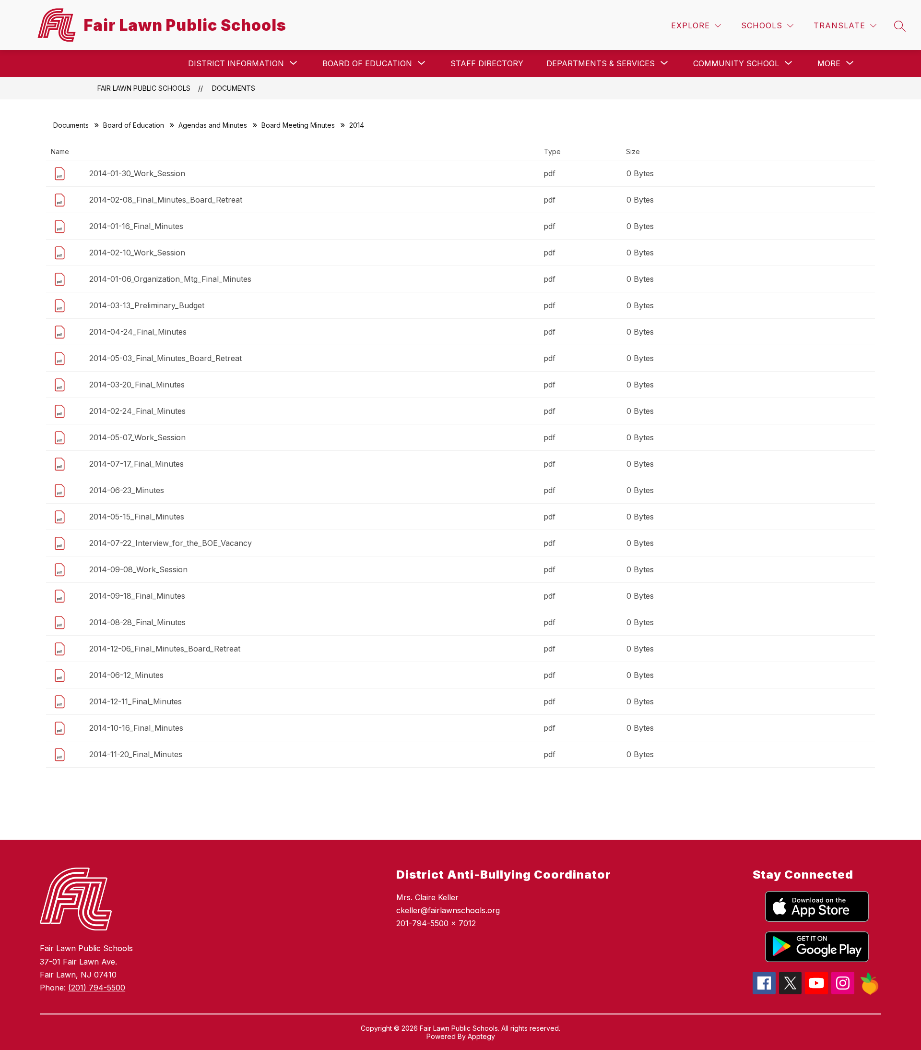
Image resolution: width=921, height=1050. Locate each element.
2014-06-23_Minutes (126, 490)
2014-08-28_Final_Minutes (137, 622)
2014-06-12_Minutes (126, 675)
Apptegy (481, 1036)
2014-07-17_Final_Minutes (136, 464)
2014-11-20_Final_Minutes (135, 754)
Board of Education (133, 125)
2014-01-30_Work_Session (137, 173)
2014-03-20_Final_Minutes (137, 384)
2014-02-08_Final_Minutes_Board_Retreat (165, 200)
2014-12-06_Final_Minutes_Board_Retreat (164, 648)
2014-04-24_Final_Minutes (138, 332)
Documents (233, 88)
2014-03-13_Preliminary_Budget (146, 305)
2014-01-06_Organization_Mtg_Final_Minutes (170, 279)
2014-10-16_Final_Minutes (136, 728)
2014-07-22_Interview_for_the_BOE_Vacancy (170, 543)
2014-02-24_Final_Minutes (137, 411)
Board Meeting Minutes (298, 125)
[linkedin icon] (869, 992)
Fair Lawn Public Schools (143, 88)
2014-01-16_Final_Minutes (136, 226)
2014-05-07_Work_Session (137, 437)
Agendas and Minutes (212, 125)
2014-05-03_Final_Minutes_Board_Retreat (165, 358)
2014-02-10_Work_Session (137, 252)
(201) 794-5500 (96, 987)
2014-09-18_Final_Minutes (137, 596)
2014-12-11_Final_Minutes (135, 701)
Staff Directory (486, 63)
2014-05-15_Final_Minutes (136, 516)
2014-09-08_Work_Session (138, 569)
